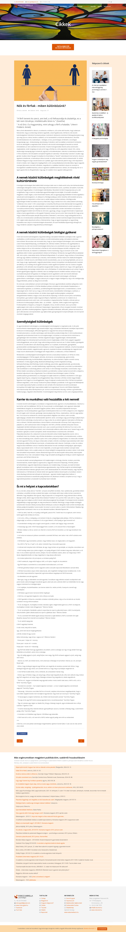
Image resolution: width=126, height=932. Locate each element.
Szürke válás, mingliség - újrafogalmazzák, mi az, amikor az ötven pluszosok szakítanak (44, 787)
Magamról (63, 6)
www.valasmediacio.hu (71, 912)
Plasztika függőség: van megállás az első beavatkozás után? (35, 800)
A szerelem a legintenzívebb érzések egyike (51, 843)
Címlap (56, 6)
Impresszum (70, 901)
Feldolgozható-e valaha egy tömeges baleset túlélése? (33, 803)
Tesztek (93, 6)
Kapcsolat (107, 6)
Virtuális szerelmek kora (23, 777)
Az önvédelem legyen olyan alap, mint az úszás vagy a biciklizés (36, 784)
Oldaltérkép (70, 908)
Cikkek (86, 6)
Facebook (19, 908)
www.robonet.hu (96, 910)
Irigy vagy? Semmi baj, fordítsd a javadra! (29, 781)
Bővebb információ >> (90, 928)
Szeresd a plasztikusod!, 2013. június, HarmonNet (31, 836)
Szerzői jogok (70, 898)
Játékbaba (32, 880)
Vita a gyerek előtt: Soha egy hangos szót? (29, 813)
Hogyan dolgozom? (75, 6)
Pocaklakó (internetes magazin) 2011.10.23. (29, 857)
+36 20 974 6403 (19, 2)
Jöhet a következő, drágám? (41, 877)
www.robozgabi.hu (22, 905)
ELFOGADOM (102, 929)
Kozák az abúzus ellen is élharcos (26, 774)
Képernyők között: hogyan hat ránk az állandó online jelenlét (35, 767)
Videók (100, 6)
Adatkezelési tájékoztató (74, 903)
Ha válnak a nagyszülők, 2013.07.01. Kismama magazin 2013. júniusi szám (39, 830)
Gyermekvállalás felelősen (24, 810)
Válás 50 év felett (21, 771)
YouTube (19, 910)
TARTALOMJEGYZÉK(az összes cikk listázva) (63, 47)
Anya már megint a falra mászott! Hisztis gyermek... (48, 816)
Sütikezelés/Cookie (72, 905)
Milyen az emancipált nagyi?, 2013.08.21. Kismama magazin (34, 823)
